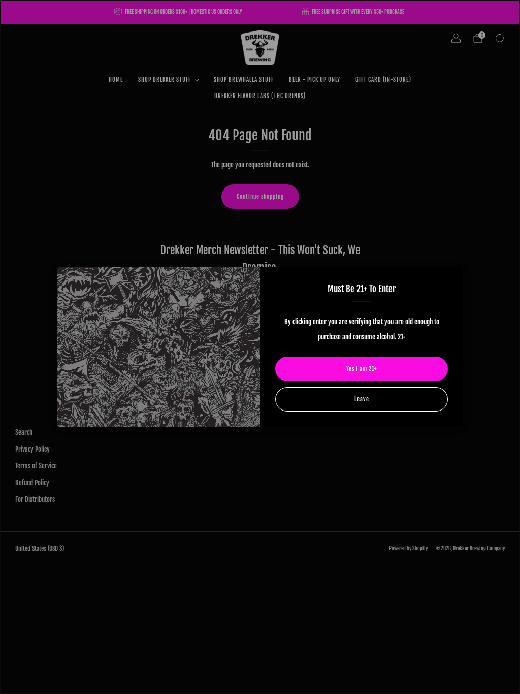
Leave (361, 399)
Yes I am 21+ (361, 368)
